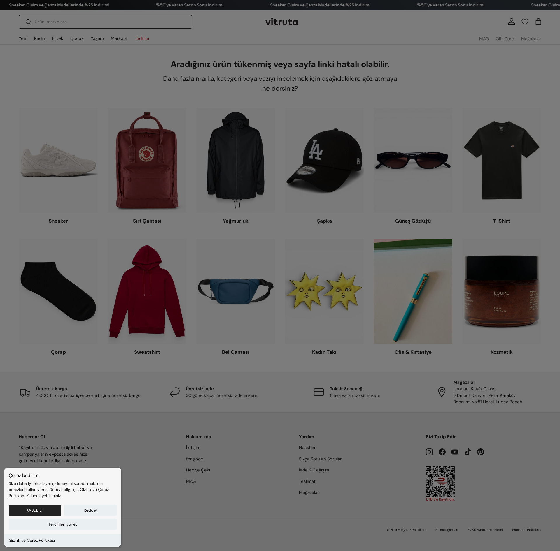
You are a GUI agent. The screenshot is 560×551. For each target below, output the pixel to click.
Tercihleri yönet (62, 524)
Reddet (90, 510)
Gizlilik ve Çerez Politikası (32, 540)
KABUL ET (35, 510)
